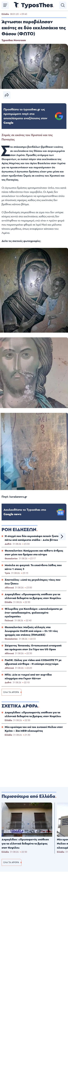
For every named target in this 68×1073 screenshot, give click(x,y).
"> (25, 116)
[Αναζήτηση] (62, 5)
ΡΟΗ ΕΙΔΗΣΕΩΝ (19, 530)
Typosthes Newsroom (14, 40)
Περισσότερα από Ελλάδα (28, 796)
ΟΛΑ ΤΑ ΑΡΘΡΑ (11, 692)
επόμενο (62, 536)
